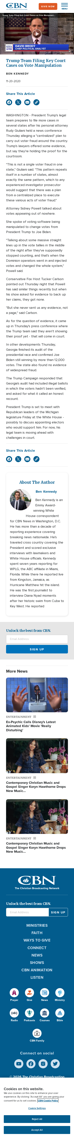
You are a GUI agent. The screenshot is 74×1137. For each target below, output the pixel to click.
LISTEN (37, 977)
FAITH (37, 933)
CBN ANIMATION (37, 970)
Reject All (37, 1119)
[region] (37, 1107)
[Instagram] (43, 1063)
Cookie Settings (37, 1108)
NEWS (37, 955)
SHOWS (37, 962)
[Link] (36, 102)
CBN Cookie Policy (48, 1100)
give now (48, 6)
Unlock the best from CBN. (28, 630)
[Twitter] (18, 102)
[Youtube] (18, 1063)
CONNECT (37, 948)
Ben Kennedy (17, 74)
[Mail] (27, 102)
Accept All (37, 1130)
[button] (62, 6)
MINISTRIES (37, 925)
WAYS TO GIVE (37, 940)
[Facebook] (9, 102)
